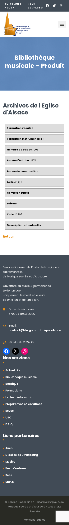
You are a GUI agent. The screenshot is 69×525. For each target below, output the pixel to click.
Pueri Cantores (15, 468)
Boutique (11, 384)
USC (8, 417)
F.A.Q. (9, 424)
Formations (13, 390)
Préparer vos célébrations (23, 404)
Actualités (12, 370)
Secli (8, 475)
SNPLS (9, 482)
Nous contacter (36, 5)
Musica (10, 462)
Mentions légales (34, 520)
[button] (62, 24)
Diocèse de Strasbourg (21, 455)
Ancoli (9, 448)
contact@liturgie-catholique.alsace (35, 330)
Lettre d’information (19, 397)
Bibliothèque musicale (21, 377)
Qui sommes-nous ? (14, 5)
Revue (9, 411)
